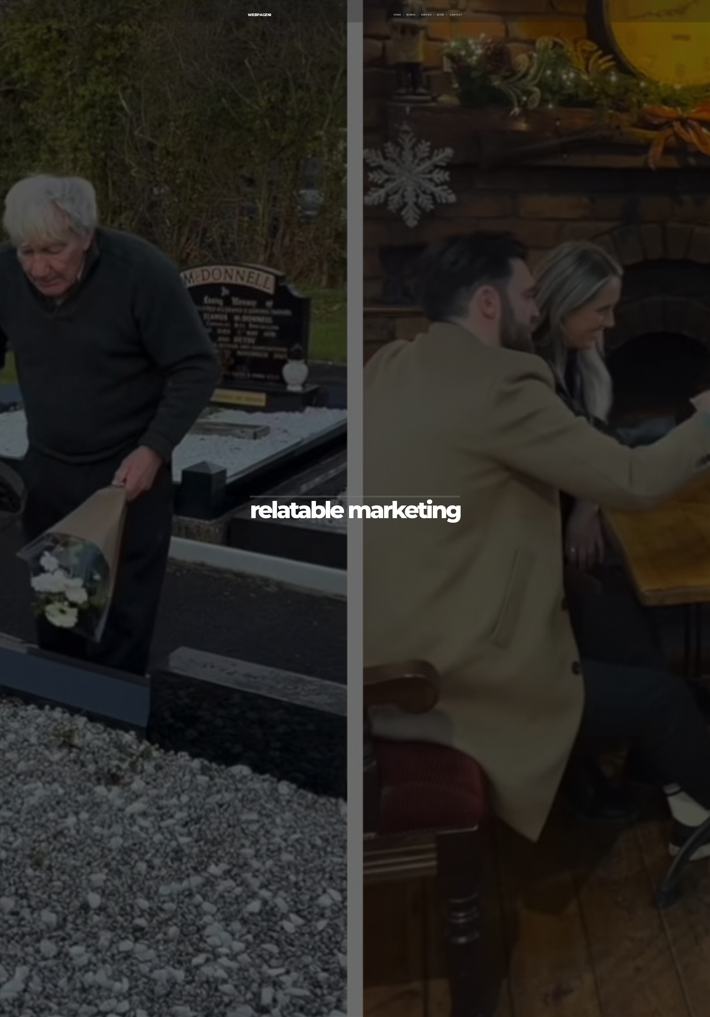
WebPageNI (259, 15)
